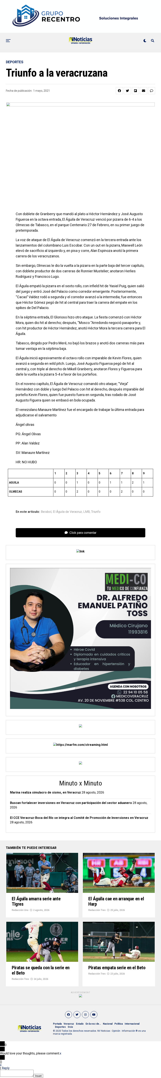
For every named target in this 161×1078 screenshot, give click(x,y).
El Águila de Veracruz (67, 511)
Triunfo (96, 511)
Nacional (108, 1023)
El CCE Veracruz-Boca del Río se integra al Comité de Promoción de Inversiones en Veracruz (79, 818)
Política (118, 1023)
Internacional (132, 1023)
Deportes (60, 1027)
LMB (86, 511)
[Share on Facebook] (119, 90)
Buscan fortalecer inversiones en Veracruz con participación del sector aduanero (71, 803)
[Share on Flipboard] (135, 90)
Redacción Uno (20, 910)
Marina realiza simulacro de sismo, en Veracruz (45, 792)
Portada (57, 1023)
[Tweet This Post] (127, 90)
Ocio (70, 1027)
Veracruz (69, 1023)
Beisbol (46, 511)
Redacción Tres (97, 910)
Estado (80, 1023)
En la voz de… (93, 1023)
